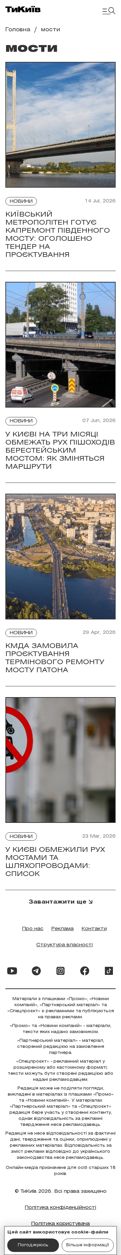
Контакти (94, 929)
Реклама (62, 929)
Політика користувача (60, 1224)
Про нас (32, 929)
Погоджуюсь (33, 1245)
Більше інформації (87, 1245)
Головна (17, 29)
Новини (21, 201)
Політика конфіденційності (60, 1208)
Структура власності (64, 945)
